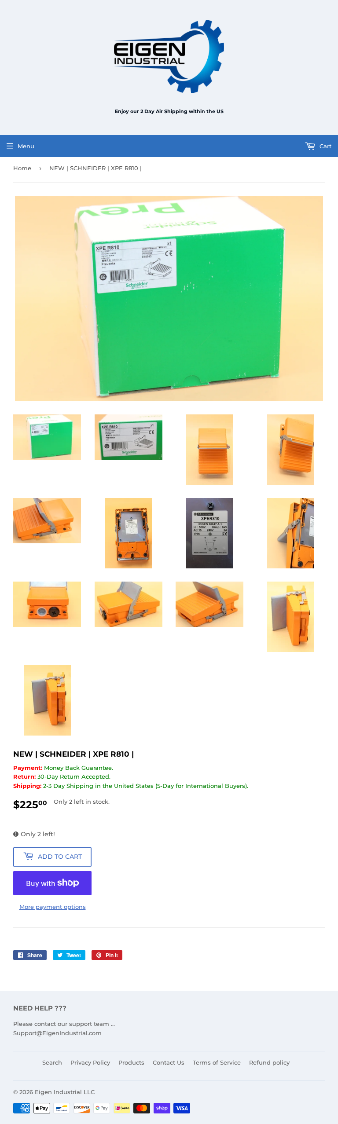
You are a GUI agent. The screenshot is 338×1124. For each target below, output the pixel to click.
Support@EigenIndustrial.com (57, 1032)
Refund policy (269, 1062)
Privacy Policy (90, 1062)
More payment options (52, 906)
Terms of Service (217, 1062)
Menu (26, 146)
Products (131, 1062)
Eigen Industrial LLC (65, 1091)
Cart (324, 146)
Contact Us (168, 1062)
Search (52, 1062)
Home (22, 168)
